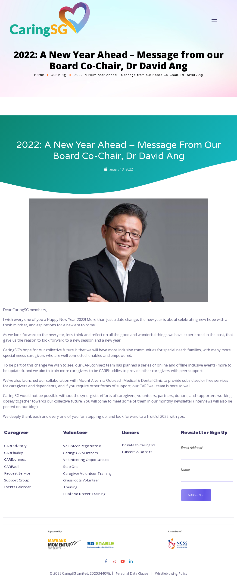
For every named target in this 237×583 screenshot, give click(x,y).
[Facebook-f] (106, 561)
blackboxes (127, 82)
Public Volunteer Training (84, 494)
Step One (70, 466)
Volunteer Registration (82, 446)
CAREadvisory (15, 446)
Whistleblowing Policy (171, 573)
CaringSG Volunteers (80, 453)
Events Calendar (17, 486)
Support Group (16, 480)
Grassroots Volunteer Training (81, 484)
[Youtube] (123, 561)
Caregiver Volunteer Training (87, 473)
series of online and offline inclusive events (178, 365)
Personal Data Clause (132, 573)
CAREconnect (15, 459)
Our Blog (58, 74)
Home (39, 74)
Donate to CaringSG (138, 445)
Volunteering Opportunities (86, 459)
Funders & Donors (137, 451)
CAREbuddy (13, 452)
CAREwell (11, 466)
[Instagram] (114, 561)
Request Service (17, 473)
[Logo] (50, 19)
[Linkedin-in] (131, 561)
